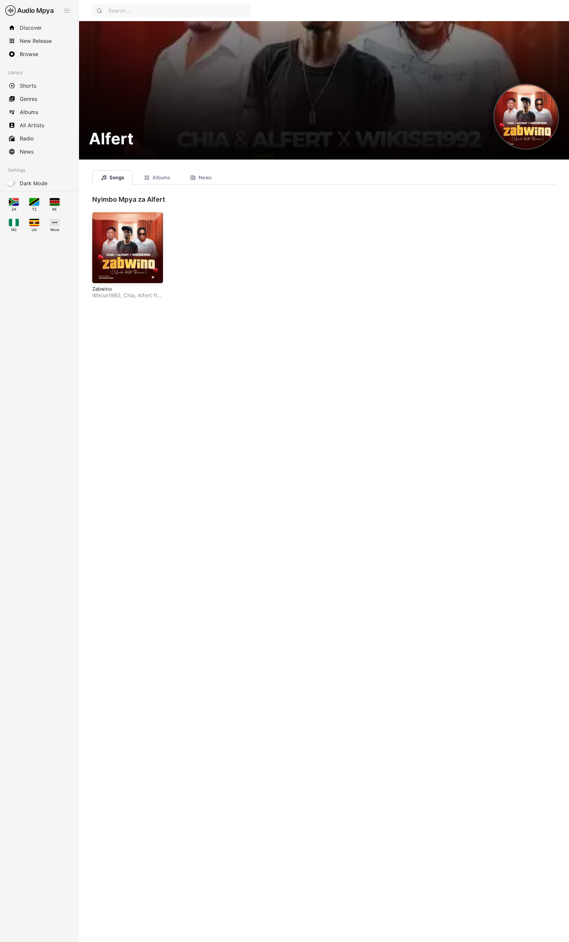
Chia (129, 295)
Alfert (145, 295)
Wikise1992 (106, 295)
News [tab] (205, 177)
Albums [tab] (161, 177)
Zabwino (102, 289)
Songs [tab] (116, 177)
